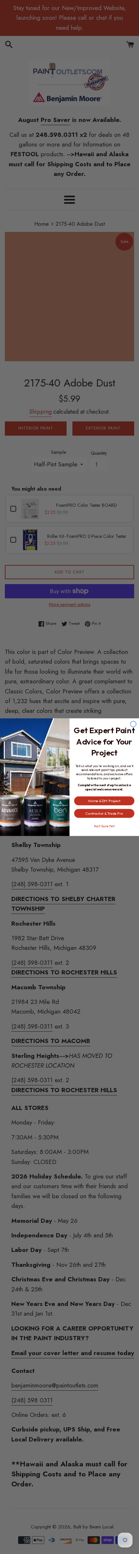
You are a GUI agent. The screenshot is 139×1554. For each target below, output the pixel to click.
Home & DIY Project (104, 801)
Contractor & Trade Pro (104, 813)
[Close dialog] (133, 724)
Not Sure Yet (104, 825)
